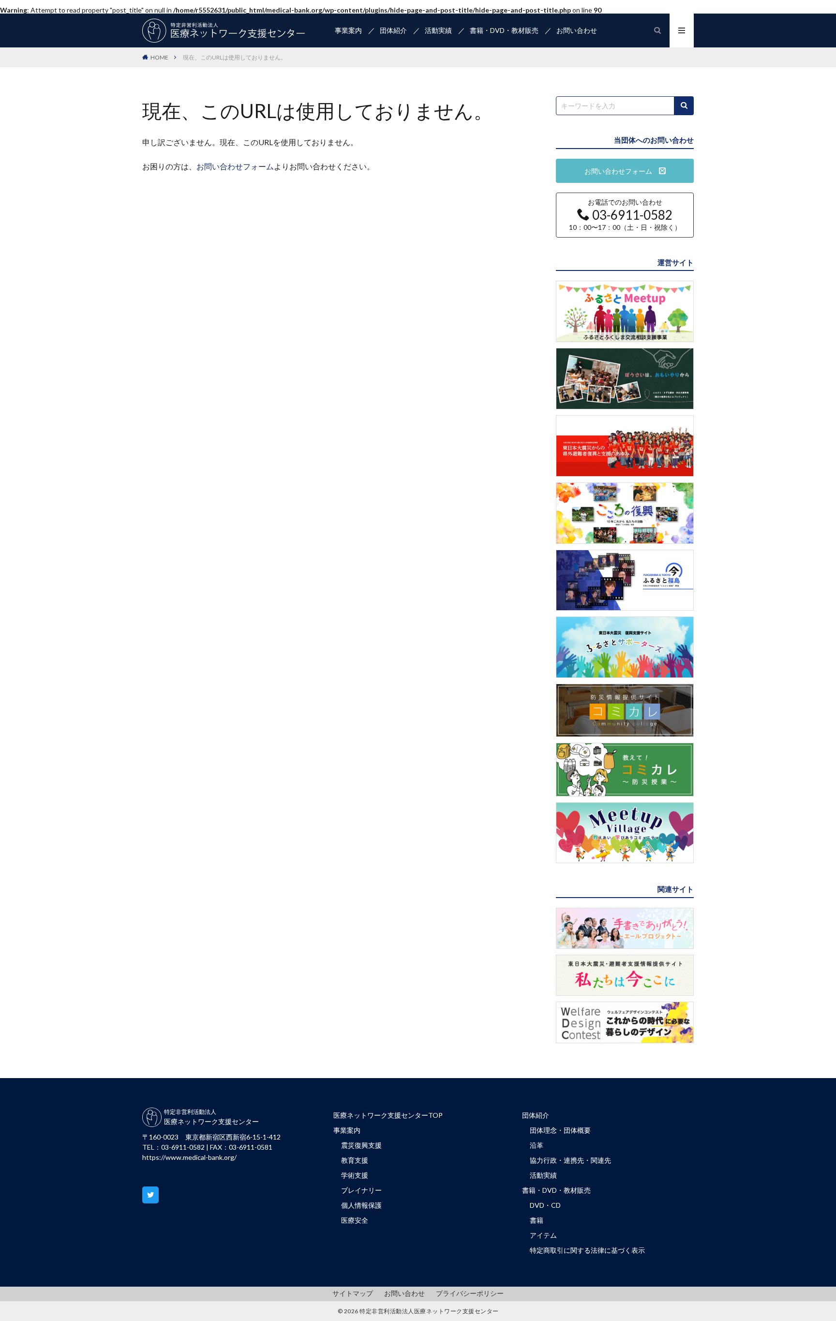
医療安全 (354, 1220)
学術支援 (354, 1175)
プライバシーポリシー (470, 1293)
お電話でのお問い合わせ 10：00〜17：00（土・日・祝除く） (625, 215)
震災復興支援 (361, 1145)
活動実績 (438, 30)
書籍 (536, 1220)
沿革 (536, 1145)
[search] (684, 105)
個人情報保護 (361, 1205)
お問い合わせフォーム (235, 166)
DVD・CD (545, 1205)
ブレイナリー (361, 1190)
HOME (159, 57)
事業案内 (348, 30)
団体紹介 (393, 30)
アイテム (543, 1235)
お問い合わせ (576, 30)
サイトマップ (352, 1293)
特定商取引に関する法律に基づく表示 (587, 1250)
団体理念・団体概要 (560, 1130)
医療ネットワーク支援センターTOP (388, 1115)
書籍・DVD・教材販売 (504, 30)
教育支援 (354, 1160)
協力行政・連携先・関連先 (570, 1160)
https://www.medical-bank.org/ (189, 1157)
